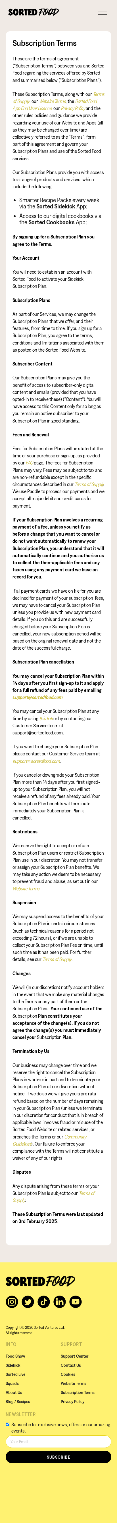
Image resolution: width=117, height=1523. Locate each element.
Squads (12, 1383)
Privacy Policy (72, 1401)
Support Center (74, 1356)
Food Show (15, 1356)
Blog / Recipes (18, 1401)
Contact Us (71, 1365)
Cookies (68, 1374)
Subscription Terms (78, 1392)
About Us (14, 1392)
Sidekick (13, 1365)
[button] (102, 11)
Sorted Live (15, 1374)
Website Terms (73, 1383)
